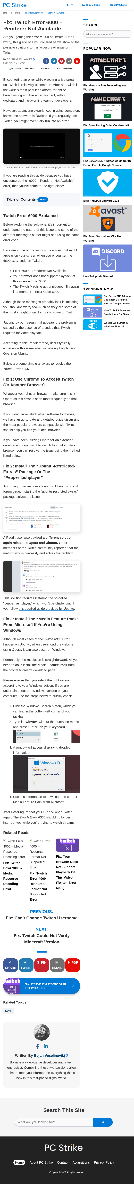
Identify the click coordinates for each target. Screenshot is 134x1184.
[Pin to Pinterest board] (61, 61)
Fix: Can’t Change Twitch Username (41, 917)
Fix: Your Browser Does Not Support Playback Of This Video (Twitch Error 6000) (67, 872)
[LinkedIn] (45, 1047)
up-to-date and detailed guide (42, 419)
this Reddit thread (35, 343)
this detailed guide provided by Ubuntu (46, 608)
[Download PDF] (77, 61)
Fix (67, 4)
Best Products (118, 4)
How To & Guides (90, 4)
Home (4, 13)
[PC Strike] (14, 5)
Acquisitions (81, 1162)
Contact (62, 1162)
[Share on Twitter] (54, 61)
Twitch (17, 13)
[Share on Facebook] (46, 61)
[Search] (103, 1122)
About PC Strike (41, 1162)
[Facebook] (37, 1047)
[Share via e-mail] (69, 61)
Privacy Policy (104, 1162)
